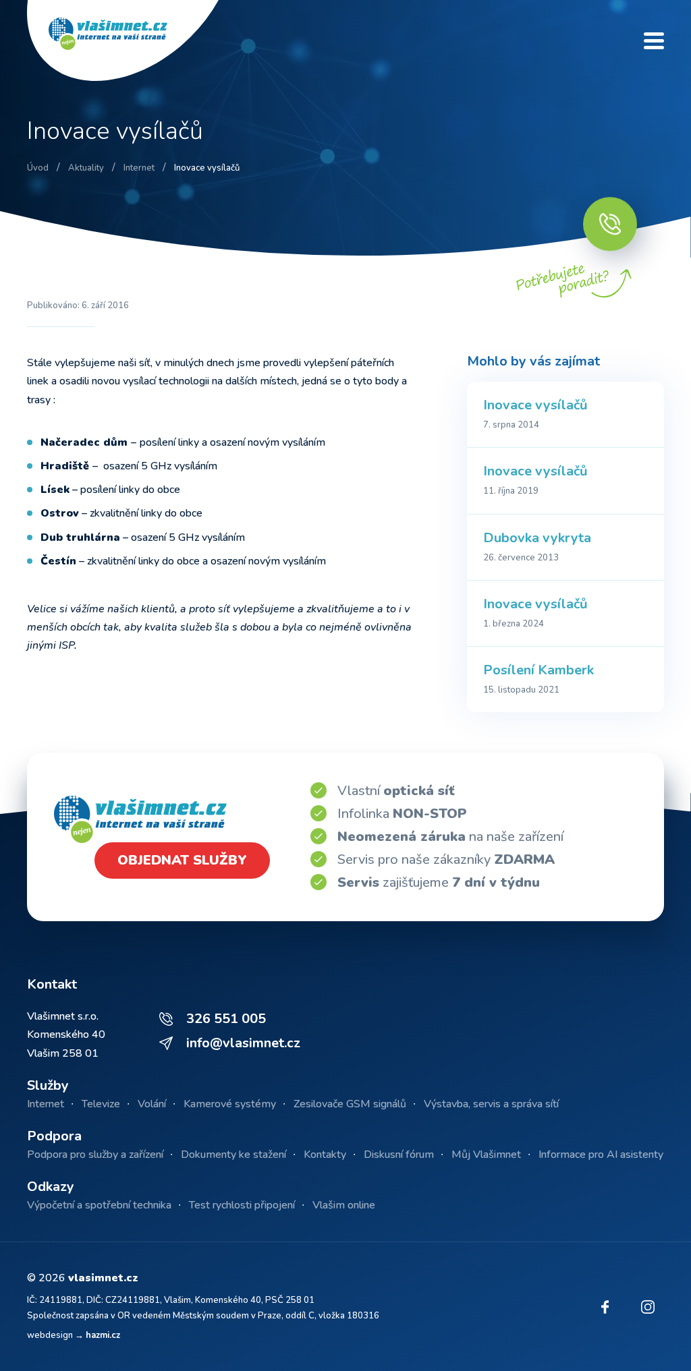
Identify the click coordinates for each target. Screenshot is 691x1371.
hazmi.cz (103, 1335)
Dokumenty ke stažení (233, 1154)
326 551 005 (226, 1019)
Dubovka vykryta (537, 538)
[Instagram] (648, 1307)
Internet (45, 1104)
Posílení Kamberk (538, 670)
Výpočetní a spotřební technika (99, 1205)
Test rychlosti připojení (242, 1205)
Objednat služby (182, 860)
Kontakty (325, 1154)
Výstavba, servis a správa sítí (491, 1104)
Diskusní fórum (399, 1154)
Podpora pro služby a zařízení (95, 1154)
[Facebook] (604, 1307)
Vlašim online (343, 1205)
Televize (101, 1104)
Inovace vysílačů (535, 405)
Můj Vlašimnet (486, 1154)
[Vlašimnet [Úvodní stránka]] (135, 40)
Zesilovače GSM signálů (350, 1104)
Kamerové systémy (230, 1104)
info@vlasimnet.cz (243, 1043)
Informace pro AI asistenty (600, 1154)
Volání (152, 1104)
